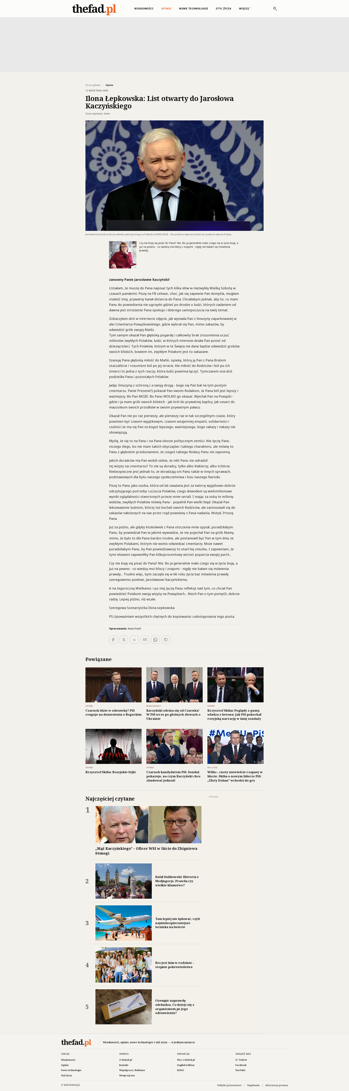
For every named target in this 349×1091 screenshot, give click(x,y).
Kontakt (123, 1065)
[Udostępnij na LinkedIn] (134, 639)
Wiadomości (144, 8)
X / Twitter (241, 1059)
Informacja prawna (277, 1085)
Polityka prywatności (229, 1085)
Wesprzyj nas (127, 1075)
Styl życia (223, 8)
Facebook (240, 1065)
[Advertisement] (174, 44)
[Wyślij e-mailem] (145, 639)
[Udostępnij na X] (124, 639)
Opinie (166, 8)
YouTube (240, 1070)
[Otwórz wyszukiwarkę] (273, 9)
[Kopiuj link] (166, 639)
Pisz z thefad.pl (186, 1059)
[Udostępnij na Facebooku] (113, 639)
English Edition (185, 1065)
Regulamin (253, 1085)
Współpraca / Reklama (132, 1070)
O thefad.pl (125, 1059)
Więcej (244, 8)
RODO (180, 1070)
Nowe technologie (193, 8)
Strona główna (93, 85)
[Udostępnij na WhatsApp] (155, 639)
